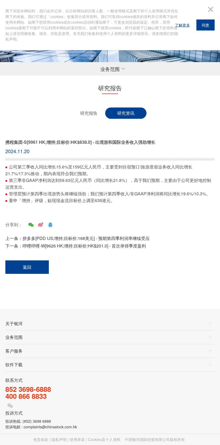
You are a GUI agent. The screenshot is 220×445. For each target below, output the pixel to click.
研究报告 (88, 113)
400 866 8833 (26, 396)
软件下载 (14, 364)
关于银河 (14, 323)
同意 (205, 25)
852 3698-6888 (28, 389)
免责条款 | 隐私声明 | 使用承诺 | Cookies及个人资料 (76, 439)
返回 (27, 267)
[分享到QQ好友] (50, 224)
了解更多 (182, 25)
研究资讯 (125, 113)
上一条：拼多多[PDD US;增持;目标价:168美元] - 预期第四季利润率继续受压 (77, 238)
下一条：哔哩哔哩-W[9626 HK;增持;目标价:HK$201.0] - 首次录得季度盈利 (75, 246)
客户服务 (14, 351)
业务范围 (14, 337)
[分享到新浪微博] (40, 224)
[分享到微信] (31, 224)
